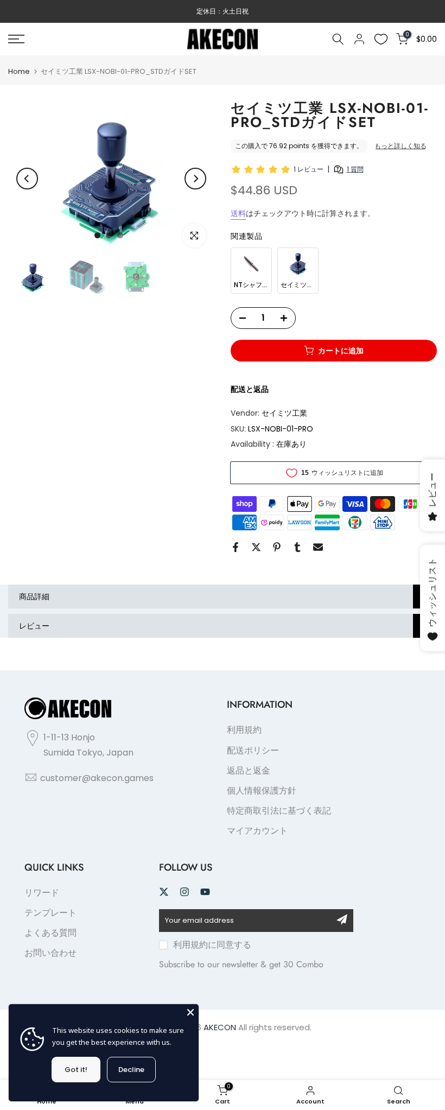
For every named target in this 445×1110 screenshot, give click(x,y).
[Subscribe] (342, 919)
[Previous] (27, 178)
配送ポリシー (253, 750)
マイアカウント (257, 830)
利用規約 (244, 730)
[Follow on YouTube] (205, 891)
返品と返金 (248, 770)
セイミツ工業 (284, 413)
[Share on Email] (318, 547)
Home (19, 71)
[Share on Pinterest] (277, 547)
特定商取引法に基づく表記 (279, 810)
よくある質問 (50, 933)
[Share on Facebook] (235, 547)
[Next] (195, 178)
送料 (238, 213)
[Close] (190, 1012)
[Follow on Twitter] (164, 891)
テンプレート (50, 912)
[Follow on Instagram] (184, 891)
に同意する (212, 944)
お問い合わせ (50, 953)
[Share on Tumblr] (297, 547)
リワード (41, 892)
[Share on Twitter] (256, 547)
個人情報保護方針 (261, 790)
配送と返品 (250, 389)
